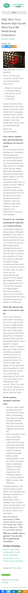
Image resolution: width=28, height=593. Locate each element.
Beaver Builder (23, 587)
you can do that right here (12, 529)
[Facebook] (9, 46)
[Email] (12, 46)
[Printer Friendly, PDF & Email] (6, 574)
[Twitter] (3, 46)
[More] (15, 46)
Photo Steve (16, 568)
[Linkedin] (6, 46)
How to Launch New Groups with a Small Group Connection (11, 552)
